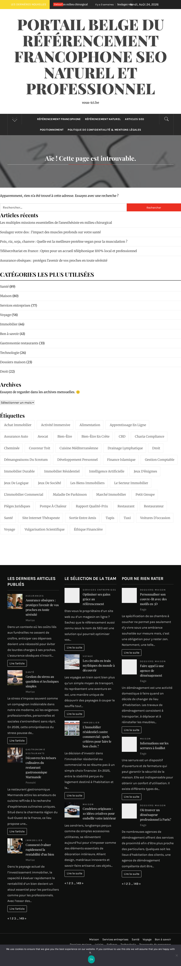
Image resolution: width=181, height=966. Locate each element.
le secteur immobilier (131, 483)
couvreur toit (39, 448)
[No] (176, 958)
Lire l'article (17, 663)
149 (21, 918)
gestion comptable (159, 460)
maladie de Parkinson (70, 494)
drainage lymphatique (125, 448)
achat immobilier (17, 425)
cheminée (11, 448)
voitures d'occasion (155, 518)
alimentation (90, 425)
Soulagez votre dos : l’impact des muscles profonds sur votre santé (50, 232)
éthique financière (88, 529)
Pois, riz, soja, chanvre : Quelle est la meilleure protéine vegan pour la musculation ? (63, 242)
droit (156, 448)
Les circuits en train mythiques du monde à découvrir (99, 665)
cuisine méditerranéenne (79, 448)
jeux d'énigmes (145, 471)
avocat (43, 436)
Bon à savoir (163, 939)
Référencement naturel (103, 119)
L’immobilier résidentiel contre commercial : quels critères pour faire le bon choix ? (97, 736)
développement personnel (77, 460)
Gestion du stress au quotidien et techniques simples (42, 681)
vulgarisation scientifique (45, 529)
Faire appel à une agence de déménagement (152, 670)
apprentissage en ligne (128, 425)
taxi (127, 518)
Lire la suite (74, 647)
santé (8, 518)
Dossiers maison (153, 589)
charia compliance (149, 436)
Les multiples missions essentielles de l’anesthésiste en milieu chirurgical (56, 223)
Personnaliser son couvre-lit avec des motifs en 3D (153, 599)
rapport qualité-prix (92, 506)
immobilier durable (19, 471)
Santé (30, 672)
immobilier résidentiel (62, 471)
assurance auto (16, 436)
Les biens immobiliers (87, 483)
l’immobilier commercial (23, 494)
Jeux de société (49, 483)
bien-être (64, 436)
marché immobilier (111, 494)
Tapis (110, 518)
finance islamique (121, 460)
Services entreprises (99, 589)
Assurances (35, 595)
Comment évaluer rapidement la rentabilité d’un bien (40, 849)
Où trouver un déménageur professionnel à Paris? (155, 815)
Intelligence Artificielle (106, 471)
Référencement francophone (59, 119)
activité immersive (55, 425)
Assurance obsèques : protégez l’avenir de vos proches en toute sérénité (53, 260)
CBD (122, 436)
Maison (88, 804)
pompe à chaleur (53, 506)
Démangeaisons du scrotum (26, 460)
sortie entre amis (82, 518)
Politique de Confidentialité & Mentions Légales (104, 129)
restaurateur (154, 506)
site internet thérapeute (41, 518)
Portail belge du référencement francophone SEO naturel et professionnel (90, 56)
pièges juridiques (17, 506)
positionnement (51, 129)
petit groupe (145, 494)
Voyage (9, 529)
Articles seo (134, 119)
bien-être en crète (95, 436)
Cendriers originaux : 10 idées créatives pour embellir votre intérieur (99, 813)
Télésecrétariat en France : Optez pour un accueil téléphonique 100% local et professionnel (68, 251)
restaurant (126, 506)
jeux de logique (16, 483)
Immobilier (34, 840)
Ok (91, 959)
